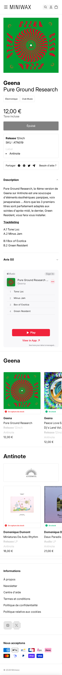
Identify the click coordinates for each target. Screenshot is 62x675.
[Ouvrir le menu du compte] (51, 7)
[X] (16, 625)
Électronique (11, 99)
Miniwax (15, 670)
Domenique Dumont (16, 532)
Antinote (14, 153)
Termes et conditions (16, 598)
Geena (11, 83)
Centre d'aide (12, 592)
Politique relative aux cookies (22, 611)
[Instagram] (7, 625)
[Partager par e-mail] (34, 165)
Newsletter (10, 586)
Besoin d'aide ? (47, 165)
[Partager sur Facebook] (19, 165)
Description (11, 180)
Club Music (27, 99)
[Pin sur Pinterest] (24, 165)
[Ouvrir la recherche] (45, 7)
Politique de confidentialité (20, 605)
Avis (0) (8, 259)
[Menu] (5, 7)
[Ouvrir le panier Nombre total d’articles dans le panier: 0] (56, 7)
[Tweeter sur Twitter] (29, 165)
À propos (9, 579)
